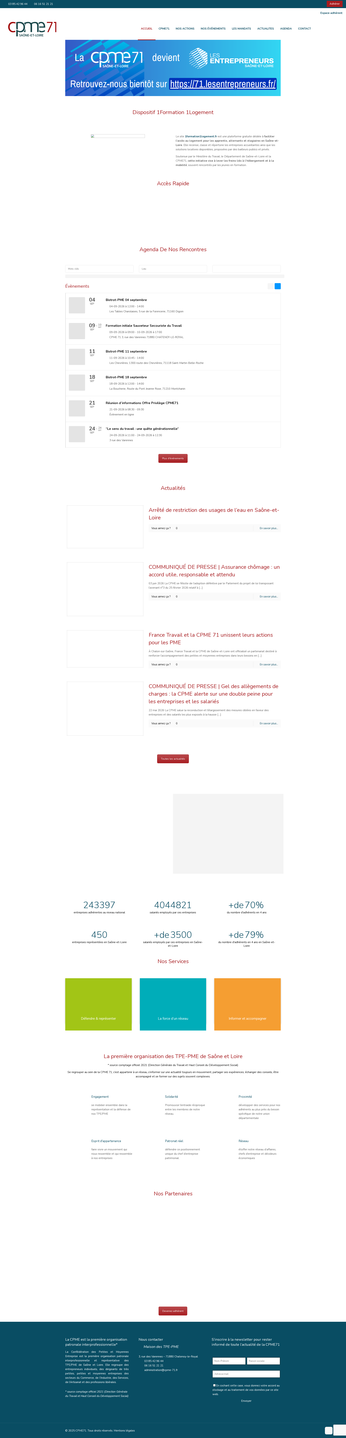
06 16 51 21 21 (43, 4)
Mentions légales (124, 1430)
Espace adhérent (331, 13)
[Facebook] (315, 4)
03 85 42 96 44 (17, 4)
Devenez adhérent (172, 1311)
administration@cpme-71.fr (161, 1370)
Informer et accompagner (247, 1018)
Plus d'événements (173, 458)
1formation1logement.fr (201, 136)
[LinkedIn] (320, 4)
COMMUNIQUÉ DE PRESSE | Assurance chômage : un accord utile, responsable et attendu (214, 570)
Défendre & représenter (98, 1018)
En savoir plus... (269, 528)
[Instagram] (325, 4)
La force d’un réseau (173, 1018)
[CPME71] (32, 28)
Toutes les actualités (173, 759)
